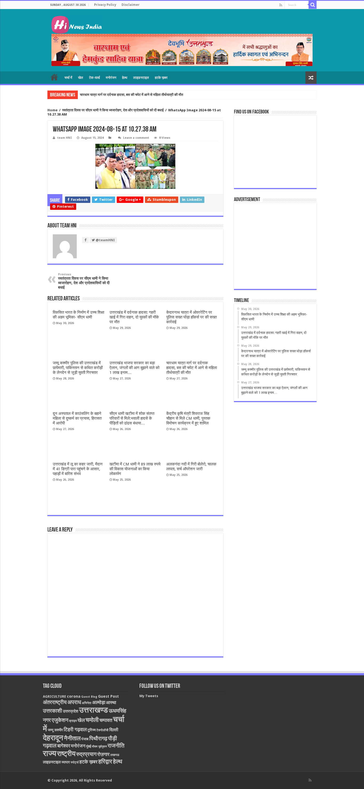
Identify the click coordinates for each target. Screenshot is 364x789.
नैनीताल (72, 738)
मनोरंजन (111, 78)
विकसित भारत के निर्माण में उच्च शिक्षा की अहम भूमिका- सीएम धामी (78, 315)
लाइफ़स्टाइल (141, 78)
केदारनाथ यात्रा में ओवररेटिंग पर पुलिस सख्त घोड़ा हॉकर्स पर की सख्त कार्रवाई (191, 317)
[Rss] (281, 5)
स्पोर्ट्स (75, 762)
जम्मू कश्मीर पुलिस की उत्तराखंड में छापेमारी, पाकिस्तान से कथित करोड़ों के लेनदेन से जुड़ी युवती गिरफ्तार (78, 368)
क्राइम (73, 721)
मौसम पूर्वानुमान (99, 746)
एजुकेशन (60, 720)
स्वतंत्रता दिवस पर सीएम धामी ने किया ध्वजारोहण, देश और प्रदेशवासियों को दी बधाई (113, 110)
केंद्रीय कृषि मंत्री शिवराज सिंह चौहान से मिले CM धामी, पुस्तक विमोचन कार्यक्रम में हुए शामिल (188, 418)
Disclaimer (131, 5)
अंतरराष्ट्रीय (55, 702)
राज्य (49, 753)
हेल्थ (124, 78)
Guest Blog (89, 696)
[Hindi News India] (76, 24)
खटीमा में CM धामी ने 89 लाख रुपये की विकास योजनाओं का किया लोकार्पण (135, 469)
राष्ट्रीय (66, 754)
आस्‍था (111, 702)
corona (73, 696)
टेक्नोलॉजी (102, 730)
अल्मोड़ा (98, 702)
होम (54, 77)
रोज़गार (103, 754)
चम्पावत (105, 720)
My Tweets (148, 696)
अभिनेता (86, 703)
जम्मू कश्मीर (55, 730)
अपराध (74, 702)
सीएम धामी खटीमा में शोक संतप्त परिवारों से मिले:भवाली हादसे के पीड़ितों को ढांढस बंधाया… (132, 418)
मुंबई (88, 746)
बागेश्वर (63, 746)
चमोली (92, 720)
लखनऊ (114, 755)
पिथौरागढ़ (98, 738)
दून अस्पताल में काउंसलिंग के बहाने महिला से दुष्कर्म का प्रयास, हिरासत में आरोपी (77, 418)
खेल (80, 78)
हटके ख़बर (161, 78)
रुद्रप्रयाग (86, 754)
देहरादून (53, 737)
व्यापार (66, 762)
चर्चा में (68, 78)
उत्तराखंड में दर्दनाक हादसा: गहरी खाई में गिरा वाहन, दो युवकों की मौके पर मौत (134, 317)
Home (52, 110)
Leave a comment (136, 138)
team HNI (64, 138)
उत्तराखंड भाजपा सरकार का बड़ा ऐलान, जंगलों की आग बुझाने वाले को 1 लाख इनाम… (134, 368)
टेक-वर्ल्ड (94, 78)
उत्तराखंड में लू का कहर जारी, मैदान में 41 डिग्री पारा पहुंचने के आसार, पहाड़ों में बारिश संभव (78, 469)
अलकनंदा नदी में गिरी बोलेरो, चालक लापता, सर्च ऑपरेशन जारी (191, 466)
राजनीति (116, 745)
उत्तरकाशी (52, 711)
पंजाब (84, 739)
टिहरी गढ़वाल (75, 729)
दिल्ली (113, 729)
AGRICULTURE (54, 696)
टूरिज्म (91, 730)
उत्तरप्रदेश (70, 711)
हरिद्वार (105, 761)
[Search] (313, 5)
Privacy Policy (105, 5)
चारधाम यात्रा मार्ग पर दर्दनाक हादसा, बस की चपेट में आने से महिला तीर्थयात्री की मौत (131, 95)
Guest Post (108, 696)
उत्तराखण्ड (93, 709)
